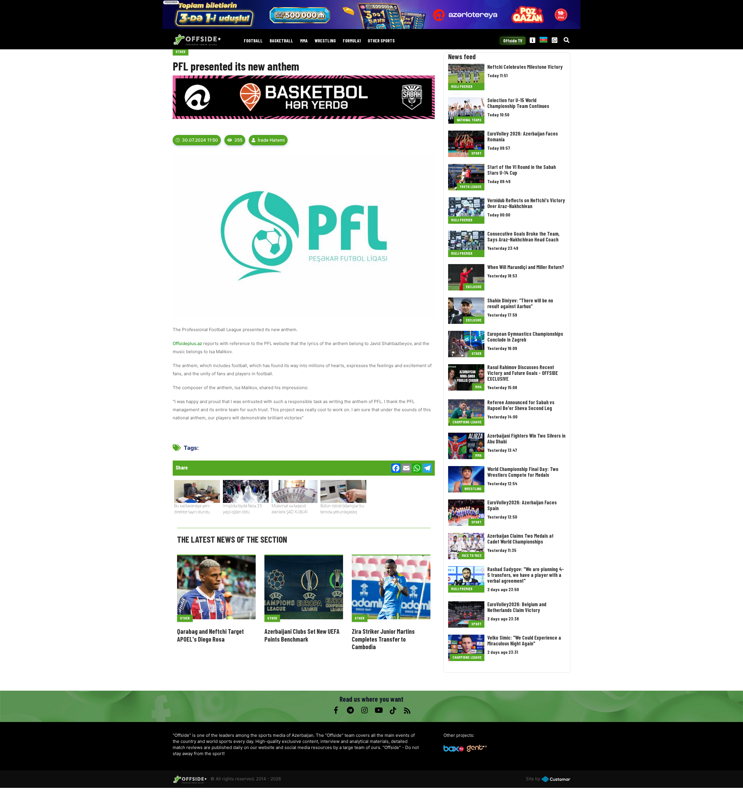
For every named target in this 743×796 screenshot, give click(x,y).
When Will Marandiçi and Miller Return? (525, 267)
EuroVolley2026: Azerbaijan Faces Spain (522, 505)
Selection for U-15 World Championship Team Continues (518, 103)
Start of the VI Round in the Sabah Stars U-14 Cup (521, 170)
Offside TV (512, 40)
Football (253, 41)
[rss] (407, 710)
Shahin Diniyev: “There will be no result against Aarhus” (520, 303)
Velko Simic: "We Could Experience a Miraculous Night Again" (524, 640)
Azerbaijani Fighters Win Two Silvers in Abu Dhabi (526, 438)
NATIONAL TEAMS (469, 120)
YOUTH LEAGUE (470, 186)
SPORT (476, 153)
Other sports (381, 41)
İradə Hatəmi (271, 140)
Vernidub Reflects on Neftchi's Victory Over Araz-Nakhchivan (526, 203)
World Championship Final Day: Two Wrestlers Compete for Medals (522, 472)
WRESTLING (325, 41)
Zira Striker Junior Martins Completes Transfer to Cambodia (383, 638)
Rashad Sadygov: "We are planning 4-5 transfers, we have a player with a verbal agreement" (525, 575)
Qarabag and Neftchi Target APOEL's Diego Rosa (210, 634)
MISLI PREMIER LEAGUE (462, 87)
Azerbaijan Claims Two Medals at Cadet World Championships (520, 539)
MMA (304, 41)
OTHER (180, 51)
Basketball (281, 41)
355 (238, 140)
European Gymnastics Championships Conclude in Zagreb (525, 337)
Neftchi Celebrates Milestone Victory (525, 67)
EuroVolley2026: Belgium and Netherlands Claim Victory (516, 607)
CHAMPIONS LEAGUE (466, 422)
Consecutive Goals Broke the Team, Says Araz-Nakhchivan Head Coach (523, 236)
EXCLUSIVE (473, 286)
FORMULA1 (352, 41)
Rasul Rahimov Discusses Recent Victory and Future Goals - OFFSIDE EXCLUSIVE (522, 373)
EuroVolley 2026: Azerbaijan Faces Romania (522, 136)
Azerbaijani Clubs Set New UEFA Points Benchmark (302, 634)
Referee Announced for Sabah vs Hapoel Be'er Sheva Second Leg (520, 405)
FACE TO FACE (471, 555)
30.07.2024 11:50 (200, 140)
